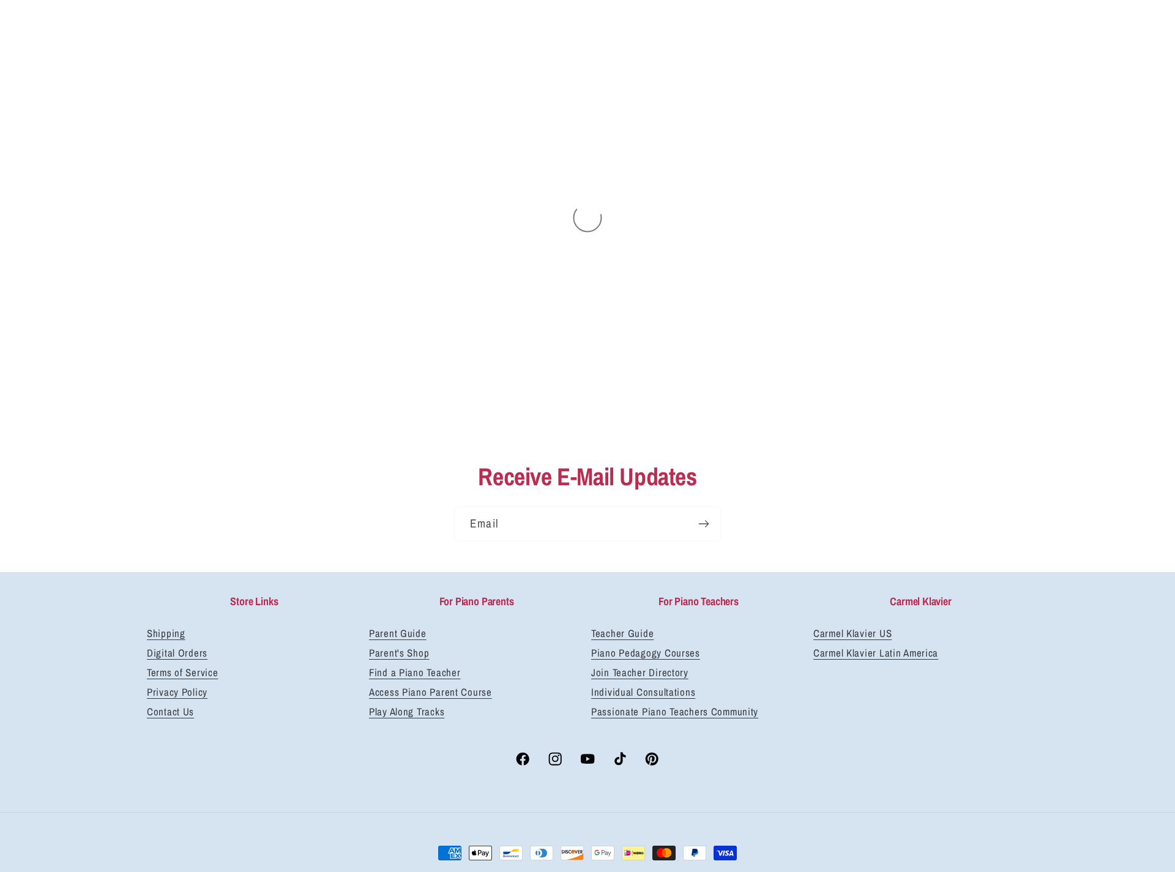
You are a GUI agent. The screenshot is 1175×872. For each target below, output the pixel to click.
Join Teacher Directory (639, 672)
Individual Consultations (643, 692)
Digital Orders (177, 653)
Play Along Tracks (406, 711)
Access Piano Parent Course (430, 692)
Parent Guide (398, 633)
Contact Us (170, 711)
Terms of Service (182, 672)
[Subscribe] (703, 523)
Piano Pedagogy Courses (645, 653)
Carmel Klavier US (852, 633)
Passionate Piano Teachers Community (674, 711)
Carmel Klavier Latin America (875, 653)
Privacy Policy (177, 692)
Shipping (166, 633)
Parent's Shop (399, 653)
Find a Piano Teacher (414, 672)
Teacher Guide (622, 633)
